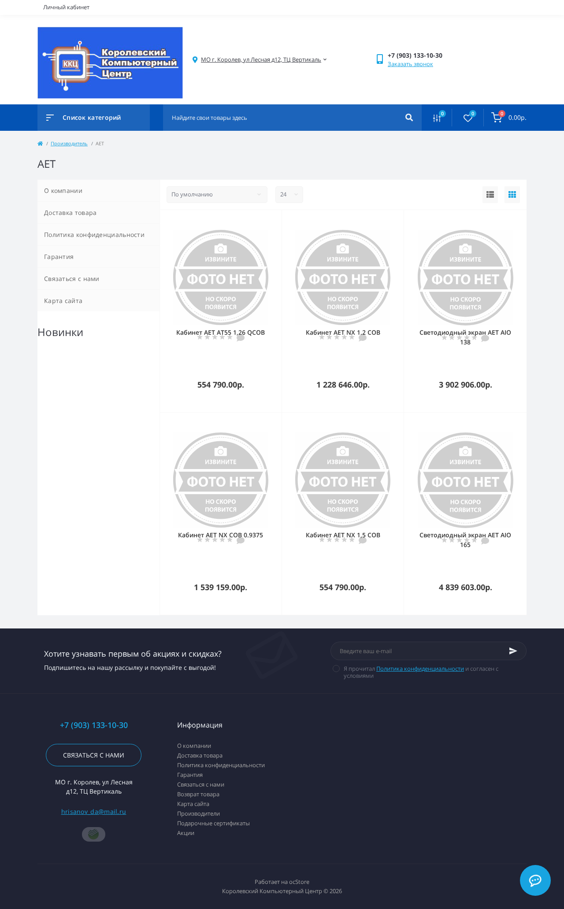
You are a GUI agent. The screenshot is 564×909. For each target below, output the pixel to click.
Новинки (60, 332)
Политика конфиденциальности (94, 234)
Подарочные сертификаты (213, 823)
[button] (261, 59)
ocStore (299, 882)
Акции (185, 833)
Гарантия (59, 256)
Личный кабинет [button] (66, 7)
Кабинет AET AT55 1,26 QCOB (220, 332)
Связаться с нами (72, 278)
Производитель (69, 143)
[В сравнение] (265, 221)
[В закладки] (278, 221)
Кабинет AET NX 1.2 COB (343, 332)
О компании (63, 190)
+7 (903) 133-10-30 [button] (94, 725)
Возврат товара (198, 794)
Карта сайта (63, 300)
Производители (198, 813)
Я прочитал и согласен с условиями (421, 672)
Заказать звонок (410, 64)
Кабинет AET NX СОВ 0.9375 (220, 535)
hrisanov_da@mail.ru (93, 811)
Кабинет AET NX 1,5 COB (343, 535)
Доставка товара (70, 212)
